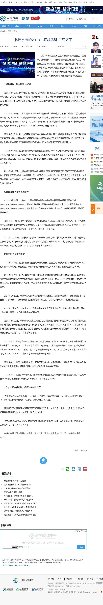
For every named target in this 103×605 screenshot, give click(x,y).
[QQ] (73, 468)
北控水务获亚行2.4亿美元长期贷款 (17, 485)
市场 (40, 26)
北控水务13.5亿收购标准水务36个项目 (19, 511)
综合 (17, 26)
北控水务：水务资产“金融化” (15, 481)
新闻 (10, 2)
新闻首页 (5, 26)
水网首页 (4, 2)
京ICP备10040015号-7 (92, 592)
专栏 (15, 2)
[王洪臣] (96, 42)
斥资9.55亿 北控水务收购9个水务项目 (19, 500)
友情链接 (80, 579)
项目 (51, 26)
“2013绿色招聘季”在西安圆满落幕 (17, 488)
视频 (25, 2)
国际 (85, 26)
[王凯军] (96, 56)
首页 (3, 31)
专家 (65, 2)
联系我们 (51, 579)
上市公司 (39, 2)
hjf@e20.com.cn (59, 589)
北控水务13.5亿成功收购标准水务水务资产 (20, 503)
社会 (74, 26)
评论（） (61, 46)
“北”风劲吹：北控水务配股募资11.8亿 (18, 496)
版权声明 (90, 579)
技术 (63, 26)
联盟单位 (70, 579)
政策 (45, 2)
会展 (70, 2)
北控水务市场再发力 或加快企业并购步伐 (20, 507)
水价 (75, 2)
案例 (85, 2)
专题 (20, 2)
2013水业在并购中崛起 (13, 492)
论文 (55, 2)
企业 (80, 2)
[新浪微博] (85, 468)
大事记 (60, 579)
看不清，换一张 (24, 547)
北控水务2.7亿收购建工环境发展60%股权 (20, 515)
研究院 (31, 2)
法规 (50, 2)
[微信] (67, 468)
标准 (60, 2)
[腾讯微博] (79, 468)
